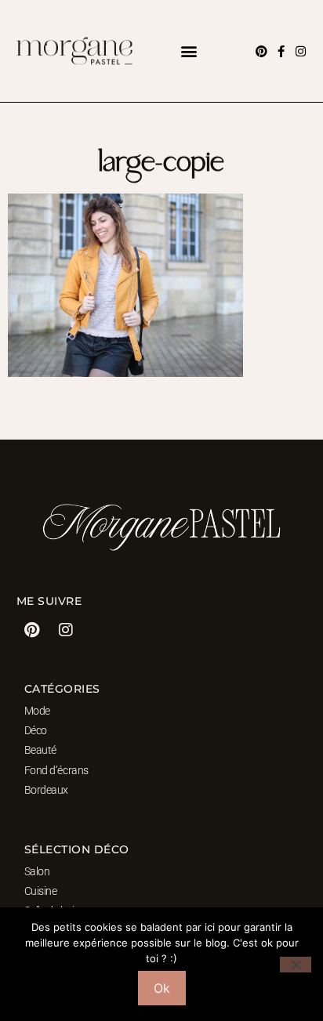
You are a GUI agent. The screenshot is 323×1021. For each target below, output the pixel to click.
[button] (189, 51)
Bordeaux (46, 790)
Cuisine (40, 891)
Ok (162, 988)
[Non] (295, 964)
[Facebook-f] (281, 51)
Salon (37, 871)
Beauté (40, 750)
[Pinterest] (261, 51)
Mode (37, 710)
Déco (35, 730)
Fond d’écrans (56, 770)
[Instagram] (301, 51)
